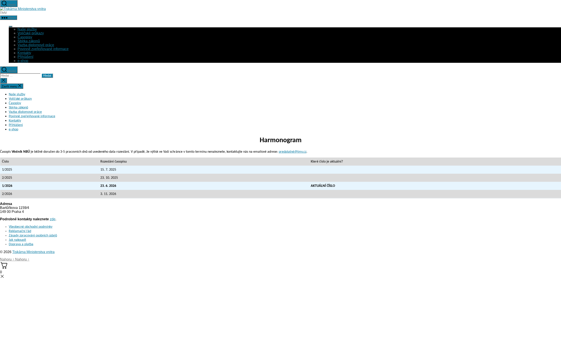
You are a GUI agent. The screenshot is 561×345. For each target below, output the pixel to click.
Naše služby (27, 29)
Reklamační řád (20, 231)
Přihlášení (25, 57)
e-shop (23, 61)
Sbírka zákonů (29, 41)
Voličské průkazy (31, 33)
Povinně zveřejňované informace (43, 49)
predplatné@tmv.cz (292, 152)
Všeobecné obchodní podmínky (30, 227)
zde (52, 219)
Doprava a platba (21, 244)
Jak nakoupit (17, 240)
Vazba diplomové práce (36, 45)
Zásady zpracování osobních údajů (33, 235)
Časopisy (25, 37)
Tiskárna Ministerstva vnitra (33, 252)
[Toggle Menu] (10, 26)
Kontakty (24, 53)
